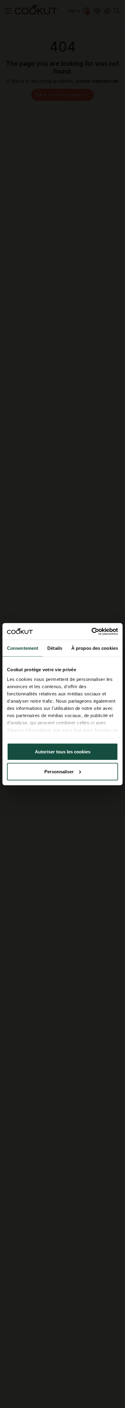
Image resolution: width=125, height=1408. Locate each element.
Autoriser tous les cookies (62, 751)
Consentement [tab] (22, 648)
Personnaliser (59, 771)
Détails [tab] (54, 648)
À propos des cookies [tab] (94, 648)
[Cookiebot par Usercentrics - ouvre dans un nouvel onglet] (91, 631)
